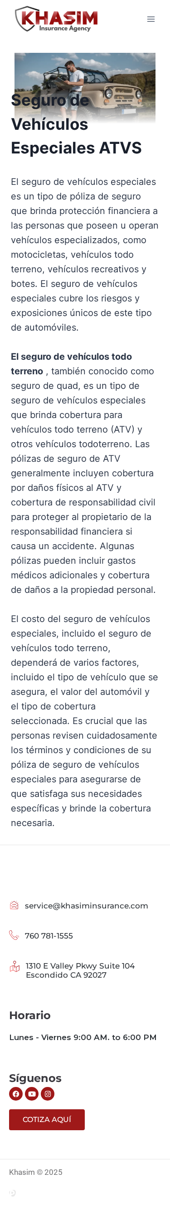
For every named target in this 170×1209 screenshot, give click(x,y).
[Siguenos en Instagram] (47, 1094)
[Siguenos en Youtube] (32, 1094)
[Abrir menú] (150, 19)
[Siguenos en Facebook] (16, 1094)
